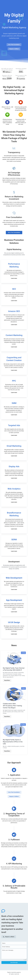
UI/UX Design (14, 622)
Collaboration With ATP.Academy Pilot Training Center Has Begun (12, 706)
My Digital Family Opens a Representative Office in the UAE (13, 742)
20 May (23, 724)
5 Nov (23, 688)
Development (14, 562)
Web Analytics (14, 489)
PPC (14, 381)
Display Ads (14, 466)
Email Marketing (14, 446)
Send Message (14, 962)
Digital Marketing (14, 249)
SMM (14, 403)
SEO (14, 289)
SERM (14, 539)
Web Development (14, 578)
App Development (14, 600)
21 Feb (23, 653)
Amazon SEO (14, 311)
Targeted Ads (14, 425)
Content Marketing (14, 335)
